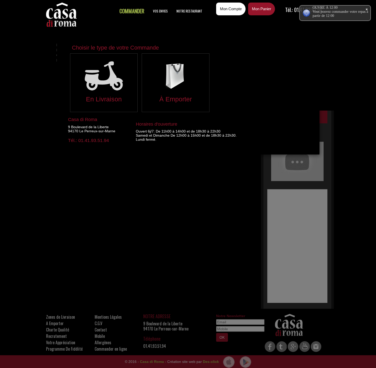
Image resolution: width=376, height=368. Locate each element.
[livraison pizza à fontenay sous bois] (61, 15)
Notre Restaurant (189, 11)
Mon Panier (261, 9)
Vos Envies (160, 11)
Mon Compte (231, 9)
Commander (131, 11)
